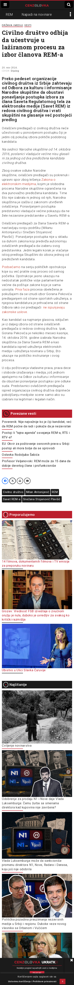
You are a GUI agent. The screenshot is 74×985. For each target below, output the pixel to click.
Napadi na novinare (37, 14)
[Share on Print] (20, 481)
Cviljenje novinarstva (17, 745)
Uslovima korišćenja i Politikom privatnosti (32, 981)
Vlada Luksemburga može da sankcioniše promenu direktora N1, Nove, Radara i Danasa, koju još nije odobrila (35, 865)
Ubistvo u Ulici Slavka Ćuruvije (24, 670)
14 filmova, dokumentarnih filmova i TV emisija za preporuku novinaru (35, 563)
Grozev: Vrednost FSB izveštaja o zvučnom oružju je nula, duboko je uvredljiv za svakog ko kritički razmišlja (36, 615)
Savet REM (53, 106)
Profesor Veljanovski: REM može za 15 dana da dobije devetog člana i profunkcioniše (36, 463)
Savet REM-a (11, 499)
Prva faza (22, 289)
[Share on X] (12, 481)
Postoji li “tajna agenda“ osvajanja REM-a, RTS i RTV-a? (36, 435)
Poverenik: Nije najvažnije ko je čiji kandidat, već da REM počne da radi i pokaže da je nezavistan (37, 424)
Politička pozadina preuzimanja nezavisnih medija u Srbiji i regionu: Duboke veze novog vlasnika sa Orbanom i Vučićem (34, 924)
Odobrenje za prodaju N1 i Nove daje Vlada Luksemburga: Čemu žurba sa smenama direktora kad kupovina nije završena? (33, 803)
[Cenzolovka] (37, 5)
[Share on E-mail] (27, 481)
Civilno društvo (13, 492)
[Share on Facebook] (5, 481)
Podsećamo (11, 267)
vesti (27, 25)
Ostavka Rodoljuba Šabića (20, 454)
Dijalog (15, 71)
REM (9, 14)
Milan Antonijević (37, 492)
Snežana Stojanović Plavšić (42, 499)
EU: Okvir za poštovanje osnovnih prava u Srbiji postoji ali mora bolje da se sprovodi (35, 446)
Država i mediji (12, 25)
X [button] (62, 981)
